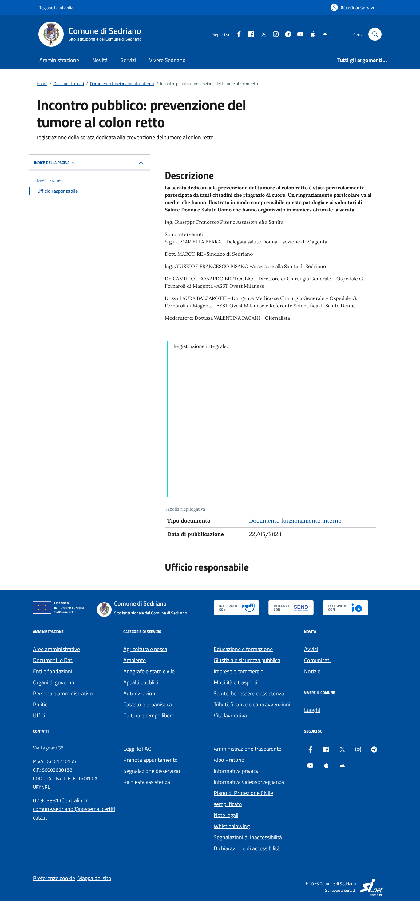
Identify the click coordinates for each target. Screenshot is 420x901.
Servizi (128, 60)
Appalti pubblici (140, 682)
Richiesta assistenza (146, 782)
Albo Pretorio (229, 760)
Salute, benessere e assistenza (249, 693)
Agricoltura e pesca (145, 649)
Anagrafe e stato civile (149, 671)
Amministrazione (59, 60)
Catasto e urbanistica (147, 704)
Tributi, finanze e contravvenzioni (252, 704)
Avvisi (311, 649)
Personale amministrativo (63, 693)
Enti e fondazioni (52, 671)
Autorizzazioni (140, 693)
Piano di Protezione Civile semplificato (243, 798)
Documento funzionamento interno (295, 520)
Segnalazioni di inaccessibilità (248, 837)
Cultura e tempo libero (149, 715)
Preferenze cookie (54, 878)
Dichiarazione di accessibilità (247, 848)
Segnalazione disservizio (151, 771)
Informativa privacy (236, 771)
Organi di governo (53, 682)
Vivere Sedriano (167, 60)
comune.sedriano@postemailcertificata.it (74, 813)
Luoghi (312, 710)
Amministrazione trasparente (247, 749)
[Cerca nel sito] (375, 34)
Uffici (39, 715)
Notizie (312, 671)
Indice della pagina (51, 162)
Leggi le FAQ (137, 749)
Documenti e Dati (53, 660)
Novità (100, 60)
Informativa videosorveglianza (249, 782)
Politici (41, 704)
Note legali (226, 815)
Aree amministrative (56, 649)
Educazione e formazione (243, 649)
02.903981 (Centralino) (60, 800)
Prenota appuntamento (150, 760)
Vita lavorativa (230, 715)
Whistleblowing (232, 826)
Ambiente (134, 660)
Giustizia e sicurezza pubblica (247, 660)
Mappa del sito (94, 878)
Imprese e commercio (238, 671)
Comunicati (317, 660)
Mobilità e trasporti (235, 682)
